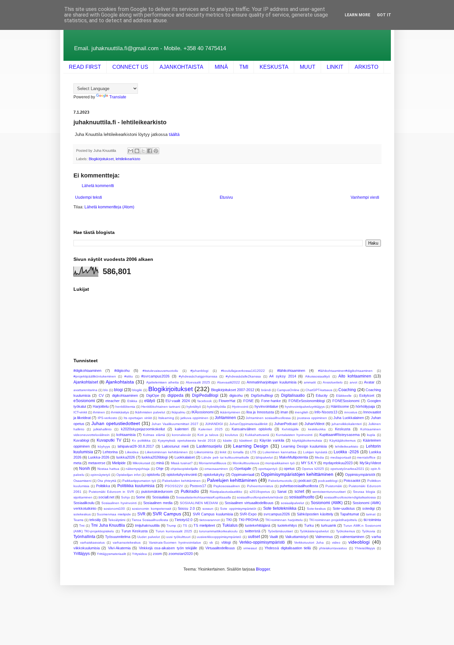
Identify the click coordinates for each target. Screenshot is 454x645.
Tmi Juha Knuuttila (108, 525)
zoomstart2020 (181, 554)
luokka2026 (125, 457)
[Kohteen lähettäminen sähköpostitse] (130, 151)
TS (185, 525)
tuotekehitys (287, 525)
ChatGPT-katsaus (318, 390)
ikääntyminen (230, 412)
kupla (371, 435)
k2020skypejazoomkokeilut (143, 429)
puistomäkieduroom (157, 491)
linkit (223, 452)
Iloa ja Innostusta (260, 412)
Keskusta (342, 429)
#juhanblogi (199, 371)
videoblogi (359, 542)
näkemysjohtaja (138, 469)
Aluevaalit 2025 (198, 382)
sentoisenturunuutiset (329, 491)
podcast (304, 481)
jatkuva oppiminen (194, 418)
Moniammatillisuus (212, 463)
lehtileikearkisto (128, 159)
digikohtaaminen (125, 395)
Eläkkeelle (344, 395)
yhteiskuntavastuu (333, 548)
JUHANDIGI (214, 424)
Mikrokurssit (141, 463)
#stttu (128, 376)
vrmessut (250, 548)
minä (160, 463)
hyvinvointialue (266, 406)
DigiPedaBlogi (205, 395)
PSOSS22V (174, 486)
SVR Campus (167, 513)
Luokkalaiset (184, 457)
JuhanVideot (314, 424)
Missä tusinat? (182, 463)
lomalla (238, 452)
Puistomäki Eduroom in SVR (111, 491)
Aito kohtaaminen (354, 376)
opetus (289, 469)
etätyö (149, 400)
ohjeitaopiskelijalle (184, 469)
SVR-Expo (248, 514)
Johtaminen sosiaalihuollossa (268, 418)
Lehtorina (110, 452)
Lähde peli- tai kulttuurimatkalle (225, 457)
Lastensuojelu (209, 446)
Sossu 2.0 (186, 508)
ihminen (99, 412)
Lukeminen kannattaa (279, 452)
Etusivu (226, 197)
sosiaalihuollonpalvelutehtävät (260, 497)
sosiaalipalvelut (292, 503)
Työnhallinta (84, 536)
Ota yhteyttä (106, 481)
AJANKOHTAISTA (181, 67)
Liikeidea (132, 452)
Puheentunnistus (260, 486)
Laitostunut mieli (175, 446)
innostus (350, 412)
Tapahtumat (349, 514)
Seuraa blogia (364, 491)
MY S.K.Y (308, 463)
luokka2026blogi (155, 457)
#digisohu (122, 371)
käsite (227, 440)
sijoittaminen (82, 497)
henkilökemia (125, 406)
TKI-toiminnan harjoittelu (283, 520)
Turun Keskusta (134, 531)
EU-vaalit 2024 (178, 401)
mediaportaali (340, 457)
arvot (353, 382)
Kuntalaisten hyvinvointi (294, 435)
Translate (117, 97)
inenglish (301, 412)
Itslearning (166, 418)
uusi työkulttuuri (178, 537)
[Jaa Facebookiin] (149, 151)
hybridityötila (216, 406)
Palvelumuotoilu (280, 481)
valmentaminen (352, 537)
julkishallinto (102, 429)
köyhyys (104, 446)
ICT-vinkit (80, 412)
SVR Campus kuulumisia (213, 514)
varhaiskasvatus (92, 542)
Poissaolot (352, 481)
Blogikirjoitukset (101, 159)
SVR (141, 514)
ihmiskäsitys (120, 412)
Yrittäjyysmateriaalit (111, 554)
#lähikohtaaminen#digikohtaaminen (345, 371)
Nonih (84, 468)
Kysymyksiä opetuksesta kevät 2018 (187, 440)
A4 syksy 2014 (282, 376)
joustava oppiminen (312, 418)
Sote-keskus (316, 508)
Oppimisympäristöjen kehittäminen (297, 474)
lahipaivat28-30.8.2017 (136, 446)
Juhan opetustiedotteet (115, 423)
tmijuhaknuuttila (147, 525)
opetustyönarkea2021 (347, 469)
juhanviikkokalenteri (347, 424)
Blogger (263, 569)
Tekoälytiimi (116, 520)
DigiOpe (152, 395)
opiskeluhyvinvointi (182, 475)
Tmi (81, 525)
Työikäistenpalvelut (314, 531)
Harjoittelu (101, 406)
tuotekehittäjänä (257, 525)
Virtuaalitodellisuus (220, 548)
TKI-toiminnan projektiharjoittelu (333, 520)
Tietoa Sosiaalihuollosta (150, 520)
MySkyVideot (370, 463)
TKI (229, 520)
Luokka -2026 (346, 452)
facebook (204, 401)
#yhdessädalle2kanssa (243, 376)
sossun (207, 508)
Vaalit (274, 537)
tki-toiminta (372, 520)
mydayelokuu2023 (338, 463)
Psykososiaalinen (226, 486)
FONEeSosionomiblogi (306, 401)
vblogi (226, 542)
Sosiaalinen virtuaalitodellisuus (249, 503)
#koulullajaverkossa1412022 (243, 371)
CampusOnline (288, 390)
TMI (243, 67)
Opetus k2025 (313, 469)
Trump (171, 525)
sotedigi (368, 508)
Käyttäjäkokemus (342, 440)
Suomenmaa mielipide (114, 514)
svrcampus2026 (277, 514)
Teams (78, 520)
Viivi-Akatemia (119, 548)
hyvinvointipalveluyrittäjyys (305, 406)
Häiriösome (340, 406)
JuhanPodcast (285, 424)
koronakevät (181, 435)
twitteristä (252, 531)
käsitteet (245, 440)
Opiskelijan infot (128, 475)
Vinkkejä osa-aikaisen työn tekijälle (168, 548)
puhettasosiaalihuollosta (299, 486)
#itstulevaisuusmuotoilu (160, 371)
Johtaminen (225, 417)
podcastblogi (328, 481)
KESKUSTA (274, 67)
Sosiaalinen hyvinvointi (119, 503)
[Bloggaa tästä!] (137, 151)
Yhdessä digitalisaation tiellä (288, 548)
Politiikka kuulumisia (136, 486)
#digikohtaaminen (87, 371)
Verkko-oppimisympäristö (262, 542)
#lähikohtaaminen (291, 371)
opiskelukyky (214, 475)
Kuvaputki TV (109, 440)
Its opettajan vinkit (138, 418)
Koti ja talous (207, 435)
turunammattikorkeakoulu (218, 531)
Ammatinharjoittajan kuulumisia (271, 382)
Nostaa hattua (108, 469)
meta (77, 463)
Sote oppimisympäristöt (238, 508)
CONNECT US (130, 67)
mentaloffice (366, 457)
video (336, 542)
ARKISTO (366, 67)
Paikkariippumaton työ (139, 481)
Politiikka (103, 486)
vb (211, 542)
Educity (322, 395)
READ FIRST (85, 67)
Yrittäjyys (81, 553)
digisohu (236, 395)
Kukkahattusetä (257, 435)
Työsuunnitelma (117, 537)
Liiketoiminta (203, 452)
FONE (248, 401)
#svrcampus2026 (155, 376)
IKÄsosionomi (202, 412)
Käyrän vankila (272, 440)
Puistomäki (333, 486)
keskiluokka (317, 429)
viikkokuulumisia (86, 548)
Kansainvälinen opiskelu (252, 429)
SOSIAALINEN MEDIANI (199, 503)
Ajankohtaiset (85, 382)
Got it (384, 15)
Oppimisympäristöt (360, 475)
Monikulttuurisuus (246, 463)
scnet (299, 491)
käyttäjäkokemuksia (307, 440)
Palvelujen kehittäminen (232, 480)
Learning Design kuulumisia (304, 446)
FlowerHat (227, 401)
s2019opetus (260, 491)
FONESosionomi (345, 401)
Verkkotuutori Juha (309, 542)
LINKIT (335, 67)
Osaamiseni (82, 481)
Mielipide (119, 463)
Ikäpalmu (178, 412)
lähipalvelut (264, 457)
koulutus (231, 435)
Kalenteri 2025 (210, 429)
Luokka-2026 (98, 457)
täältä (174, 134)
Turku (309, 525)
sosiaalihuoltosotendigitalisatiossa (350, 497)
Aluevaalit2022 (228, 382)
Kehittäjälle (290, 429)
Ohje (160, 469)
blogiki (137, 390)
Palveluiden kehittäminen (181, 481)
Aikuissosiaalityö (317, 376)
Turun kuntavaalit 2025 (174, 531)
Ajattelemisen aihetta (162, 382)
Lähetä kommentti (98, 185)
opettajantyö (268, 469)
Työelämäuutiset (280, 531)
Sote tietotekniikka (279, 508)
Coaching (347, 389)
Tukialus (230, 525)
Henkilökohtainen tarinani (160, 406)
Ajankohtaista (120, 381)
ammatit (310, 382)
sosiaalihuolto (301, 497)
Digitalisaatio (293, 395)
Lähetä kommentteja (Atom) (109, 207)
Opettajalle (242, 469)
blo (105, 390)
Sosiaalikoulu (83, 503)
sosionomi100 (114, 508)
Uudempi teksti (88, 197)
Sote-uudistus (344, 508)
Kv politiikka (141, 440)
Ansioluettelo (333, 382)
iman (284, 412)
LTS (253, 452)
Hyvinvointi (240, 406)
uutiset (254, 536)
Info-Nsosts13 (325, 412)
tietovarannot (209, 520)
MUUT (307, 67)
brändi (266, 390)
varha (376, 537)
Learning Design (250, 446)
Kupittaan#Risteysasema (339, 435)
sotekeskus (82, 514)
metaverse (96, 463)
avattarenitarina (85, 390)
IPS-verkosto (107, 418)
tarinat (371, 514)
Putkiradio (190, 491)
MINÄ (221, 67)
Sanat (281, 491)
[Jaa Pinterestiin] (156, 151)
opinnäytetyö (100, 475)
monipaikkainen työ (280, 463)
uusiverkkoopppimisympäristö (219, 537)
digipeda (175, 395)
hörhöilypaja (365, 406)
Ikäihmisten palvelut (150, 412)
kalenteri (181, 429)
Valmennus (324, 537)
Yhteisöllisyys (365, 548)
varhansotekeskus (127, 542)
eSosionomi (84, 400)
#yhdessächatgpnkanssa (198, 376)
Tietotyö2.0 (183, 520)
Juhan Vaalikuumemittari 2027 (175, 424)
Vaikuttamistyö (296, 537)
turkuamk (328, 525)
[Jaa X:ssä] (143, 151)
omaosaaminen (216, 469)
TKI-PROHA (249, 520)
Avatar (369, 382)
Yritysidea (139, 554)
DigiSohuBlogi (262, 395)
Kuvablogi (81, 440)
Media (319, 457)
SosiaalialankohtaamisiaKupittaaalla (203, 497)
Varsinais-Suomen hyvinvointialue (175, 542)
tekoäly (95, 520)
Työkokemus (345, 531)
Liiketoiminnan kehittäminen (166, 452)
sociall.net (106, 497)
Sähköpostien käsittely (315, 514)
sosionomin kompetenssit (151, 508)
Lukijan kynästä (315, 452)
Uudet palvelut (148, 537)
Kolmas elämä (154, 435)
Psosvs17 (198, 486)
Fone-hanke (271, 401)
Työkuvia (368, 531)
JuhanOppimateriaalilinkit (248, 424)
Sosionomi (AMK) (327, 502)
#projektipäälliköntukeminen (94, 376)
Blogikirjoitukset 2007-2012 (232, 390)
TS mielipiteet (204, 525)
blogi (118, 389)
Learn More (357, 15)
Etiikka (132, 401)
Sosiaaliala (160, 497)
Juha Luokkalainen (348, 418)
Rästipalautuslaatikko (226, 491)
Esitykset (366, 395)
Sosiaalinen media (157, 503)
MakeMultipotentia (293, 457)
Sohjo (125, 497)
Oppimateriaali (242, 475)
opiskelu (153, 475)
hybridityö (193, 406)
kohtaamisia (126, 435)
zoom (157, 554)
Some (140, 497)
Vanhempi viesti (365, 197)
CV (101, 395)
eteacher (112, 401)
